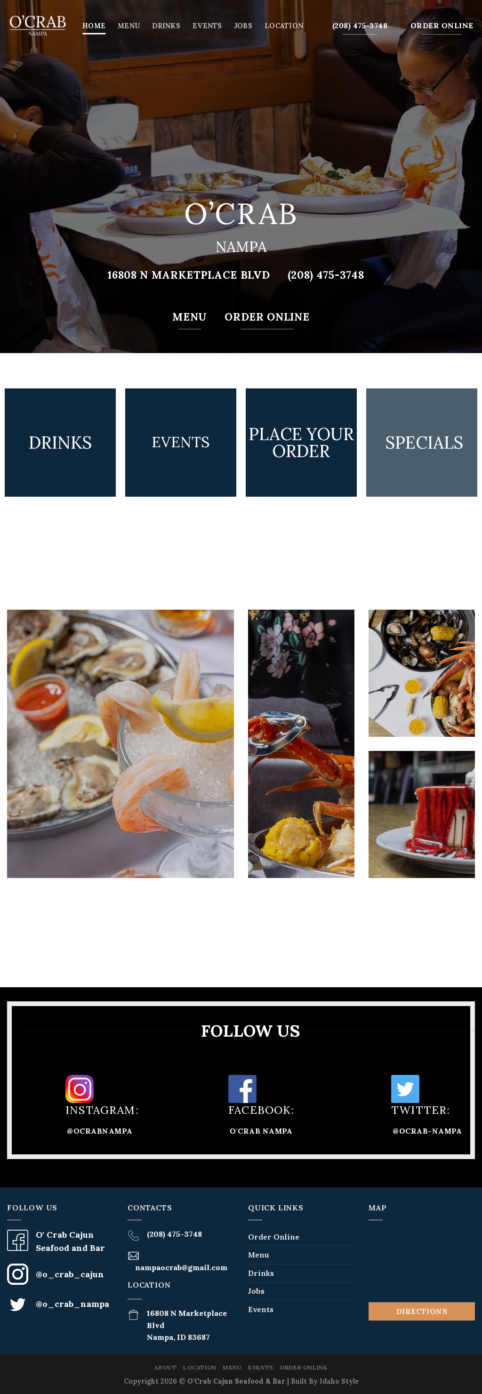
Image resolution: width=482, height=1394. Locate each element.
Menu (129, 26)
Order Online (273, 1236)
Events (207, 26)
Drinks (166, 26)
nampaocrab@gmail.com (181, 1267)
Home (93, 26)
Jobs (243, 26)
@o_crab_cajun (70, 1274)
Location (284, 26)
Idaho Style (339, 1381)
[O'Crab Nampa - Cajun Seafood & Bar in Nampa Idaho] (37, 26)
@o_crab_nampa (72, 1303)
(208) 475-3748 (174, 1234)
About (165, 1367)
